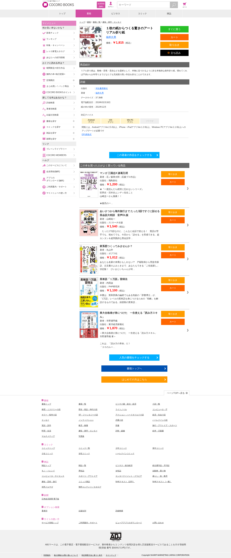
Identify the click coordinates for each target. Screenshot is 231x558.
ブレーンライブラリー (56, 149)
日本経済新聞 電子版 (50, 499)
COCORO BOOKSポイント (59, 92)
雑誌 (169, 13)
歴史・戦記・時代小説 (88, 409)
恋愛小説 (119, 420)
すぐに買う (174, 29)
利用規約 (47, 555)
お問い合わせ (158, 523)
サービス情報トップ (50, 523)
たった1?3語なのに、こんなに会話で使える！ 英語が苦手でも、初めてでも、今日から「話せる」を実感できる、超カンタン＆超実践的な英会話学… (129, 234)
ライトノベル (121, 409)
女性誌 (118, 471)
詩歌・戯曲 (120, 431)
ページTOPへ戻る (176, 393)
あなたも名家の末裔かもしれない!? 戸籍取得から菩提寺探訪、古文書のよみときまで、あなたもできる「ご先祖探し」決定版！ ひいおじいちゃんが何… (129, 265)
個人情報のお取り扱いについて (66, 555)
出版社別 (82, 511)
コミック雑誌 (84, 482)
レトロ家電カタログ (55, 51)
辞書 (117, 425)
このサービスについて (56, 165)
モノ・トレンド (48, 471)
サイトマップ (111, 555)
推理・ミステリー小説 (51, 409)
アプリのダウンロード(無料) (55, 179)
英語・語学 (46, 425)
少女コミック (47, 453)
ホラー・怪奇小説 (49, 415)
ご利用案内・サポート (56, 187)
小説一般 (156, 404)
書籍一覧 (82, 404)
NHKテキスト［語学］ (125, 482)
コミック (142, 13)
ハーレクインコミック (125, 453)
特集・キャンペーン (55, 45)
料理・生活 (46, 431)
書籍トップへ (134, 368)
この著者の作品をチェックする (134, 155)
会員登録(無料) (53, 171)
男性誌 (81, 471)
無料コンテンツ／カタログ (90, 487)
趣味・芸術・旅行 (49, 482)
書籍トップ (46, 404)
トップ (62, 13)
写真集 (81, 436)
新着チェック (52, 33)
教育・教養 (83, 425)
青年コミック (158, 448)
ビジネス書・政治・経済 (126, 404)
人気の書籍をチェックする (134, 357)
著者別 (44, 511)
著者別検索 (51, 109)
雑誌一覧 (82, 465)
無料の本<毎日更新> (55, 74)
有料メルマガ (47, 487)
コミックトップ (48, 448)
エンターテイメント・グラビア (129, 476)
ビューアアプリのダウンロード (129, 523)
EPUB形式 (86, 134)
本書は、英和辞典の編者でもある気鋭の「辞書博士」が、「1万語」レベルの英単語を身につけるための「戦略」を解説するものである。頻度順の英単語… (129, 298)
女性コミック (84, 453)
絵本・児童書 (158, 431)
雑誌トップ (46, 465)
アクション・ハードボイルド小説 (130, 415)
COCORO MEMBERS (56, 155)
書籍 (89, 13)
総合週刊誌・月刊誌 (160, 465)
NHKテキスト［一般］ (162, 482)
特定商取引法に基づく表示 (92, 555)
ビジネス (115, 13)
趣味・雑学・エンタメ (88, 431)
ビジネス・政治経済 (124, 465)
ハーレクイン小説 (160, 420)
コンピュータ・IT (159, 409)
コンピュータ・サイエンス (53, 476)
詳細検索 (50, 102)
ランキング (51, 39)
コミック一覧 (84, 448)
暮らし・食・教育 (160, 476)
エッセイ (45, 420)
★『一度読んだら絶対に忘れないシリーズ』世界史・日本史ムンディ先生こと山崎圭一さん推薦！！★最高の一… (122, 196)
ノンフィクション (86, 420)
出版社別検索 (52, 115)
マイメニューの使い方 (56, 193)
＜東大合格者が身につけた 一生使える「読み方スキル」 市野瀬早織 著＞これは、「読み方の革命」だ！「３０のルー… (129, 340)
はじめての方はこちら (134, 379)
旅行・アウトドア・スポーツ (164, 425)
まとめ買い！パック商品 (57, 86)
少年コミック (121, 448)
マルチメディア (48, 436)
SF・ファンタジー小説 (88, 415)
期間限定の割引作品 (55, 68)
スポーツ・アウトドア (88, 476)
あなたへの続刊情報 (55, 57)
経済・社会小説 (159, 415)
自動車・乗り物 (159, 471)
